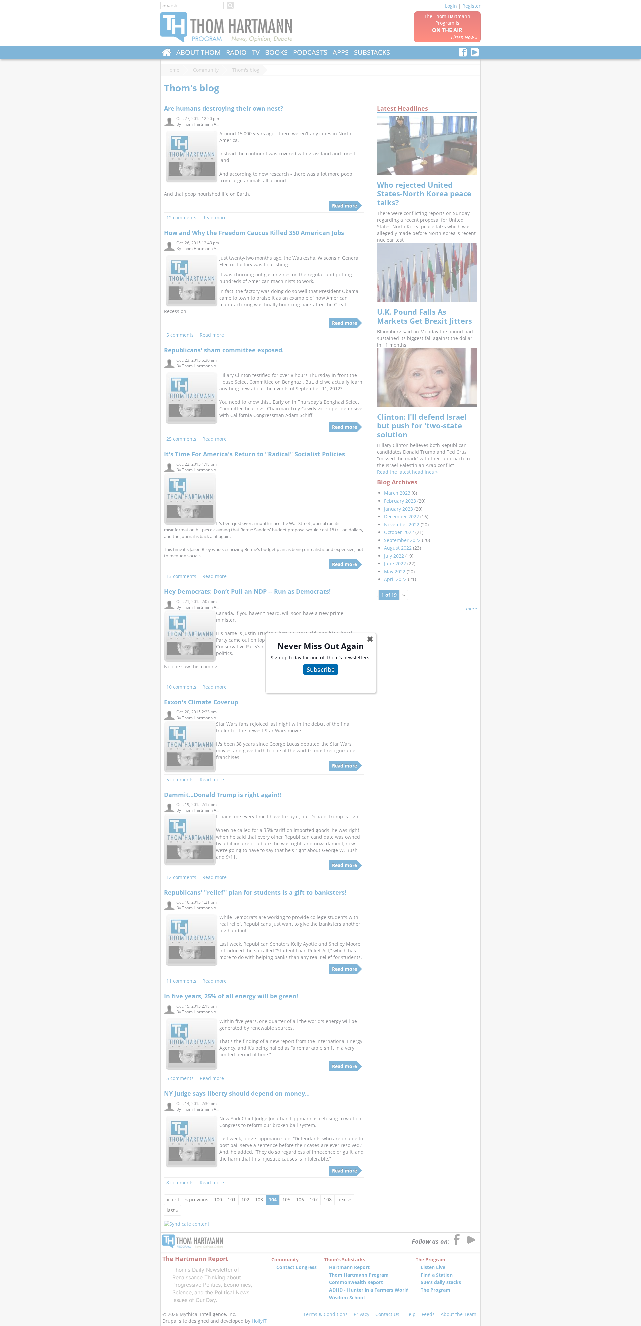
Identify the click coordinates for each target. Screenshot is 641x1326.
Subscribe (321, 669)
